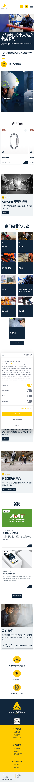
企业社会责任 (17, 738)
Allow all (17, 414)
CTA (29, 545)
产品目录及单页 (17, 754)
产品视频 (17, 748)
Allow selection (17, 419)
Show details (25, 408)
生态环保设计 (17, 680)
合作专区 (26, 6)
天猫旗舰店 (17, 767)
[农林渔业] (8, 240)
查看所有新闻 (17, 595)
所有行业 (17, 342)
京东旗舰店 (17, 764)
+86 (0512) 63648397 (8, 645)
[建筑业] (25, 240)
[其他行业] (17, 326)
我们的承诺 (17, 735)
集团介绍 (17, 732)
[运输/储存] (8, 305)
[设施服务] (25, 305)
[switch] (29, 390)
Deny (17, 425)
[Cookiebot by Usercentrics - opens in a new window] (24, 355)
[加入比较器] (3, 152)
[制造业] (25, 261)
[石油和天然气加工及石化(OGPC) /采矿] (25, 283)
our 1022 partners (13, 364)
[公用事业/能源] (8, 261)
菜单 (31, 6)
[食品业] (8, 283)
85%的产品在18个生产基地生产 (17, 666)
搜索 (21, 6)
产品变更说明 (17, 751)
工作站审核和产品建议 (17, 693)
